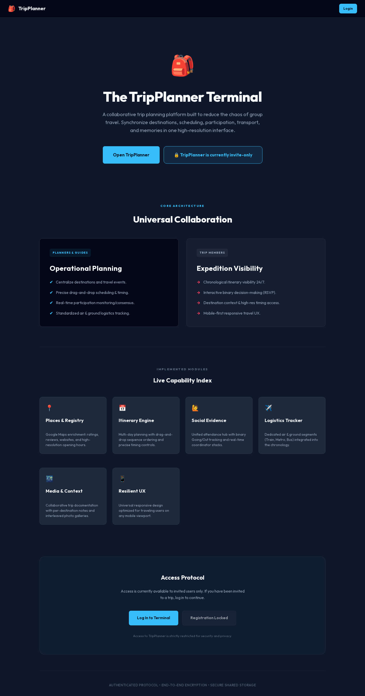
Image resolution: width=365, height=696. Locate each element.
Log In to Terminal (153, 617)
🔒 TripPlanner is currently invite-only (213, 155)
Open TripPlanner (131, 155)
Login (348, 8)
